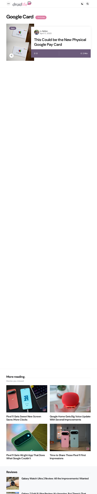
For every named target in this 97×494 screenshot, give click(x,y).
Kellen (45, 31)
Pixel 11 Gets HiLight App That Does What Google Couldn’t (25, 457)
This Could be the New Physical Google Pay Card (60, 42)
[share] (11, 55)
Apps (13, 28)
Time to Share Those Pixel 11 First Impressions (68, 457)
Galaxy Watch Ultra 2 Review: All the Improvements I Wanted (55, 478)
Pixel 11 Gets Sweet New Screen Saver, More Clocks (23, 418)
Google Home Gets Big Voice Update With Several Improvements (70, 418)
